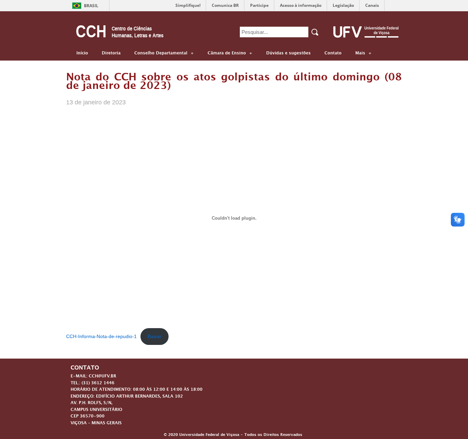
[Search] (315, 32)
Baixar (154, 336)
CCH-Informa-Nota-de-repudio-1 (101, 336)
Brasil (91, 6)
